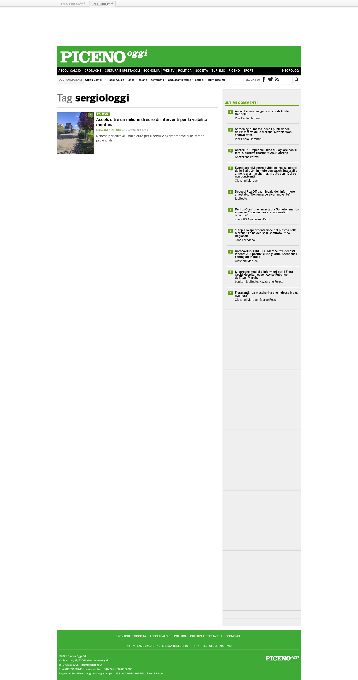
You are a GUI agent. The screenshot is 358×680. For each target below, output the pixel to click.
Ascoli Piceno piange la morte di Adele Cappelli (262, 113)
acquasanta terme (179, 79)
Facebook (264, 80)
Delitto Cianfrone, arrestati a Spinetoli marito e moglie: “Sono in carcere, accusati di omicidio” (267, 212)
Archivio (225, 646)
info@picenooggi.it (91, 664)
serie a (199, 79)
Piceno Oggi (102, 4)
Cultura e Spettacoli (122, 70)
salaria (143, 79)
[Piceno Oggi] (104, 63)
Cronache (93, 70)
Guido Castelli (94, 79)
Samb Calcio (145, 646)
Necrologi (291, 70)
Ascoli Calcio (69, 70)
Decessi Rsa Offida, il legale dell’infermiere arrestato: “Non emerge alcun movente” (265, 193)
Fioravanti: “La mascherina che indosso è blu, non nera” (266, 294)
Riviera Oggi (72, 4)
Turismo (218, 70)
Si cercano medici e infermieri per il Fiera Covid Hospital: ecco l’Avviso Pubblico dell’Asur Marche (264, 274)
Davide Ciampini (110, 130)
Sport (248, 70)
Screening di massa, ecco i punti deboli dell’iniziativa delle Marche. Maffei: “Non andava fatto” (263, 132)
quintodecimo (217, 79)
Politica (185, 70)
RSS (277, 80)
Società (201, 70)
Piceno (234, 70)
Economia (151, 70)
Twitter (270, 80)
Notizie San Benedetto (172, 646)
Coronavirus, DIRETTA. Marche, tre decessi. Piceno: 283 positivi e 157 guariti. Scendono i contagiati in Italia (266, 254)
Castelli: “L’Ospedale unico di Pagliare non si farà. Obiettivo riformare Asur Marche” (266, 151)
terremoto (157, 79)
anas (131, 79)
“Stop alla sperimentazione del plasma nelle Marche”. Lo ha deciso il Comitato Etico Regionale (265, 233)
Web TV (169, 70)
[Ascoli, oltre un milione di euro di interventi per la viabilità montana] (75, 153)
